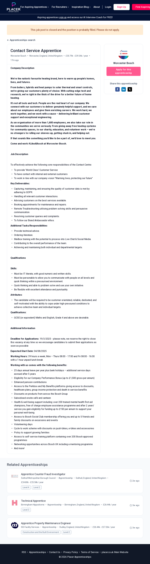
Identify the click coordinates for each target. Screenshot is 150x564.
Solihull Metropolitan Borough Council (38, 478)
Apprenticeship (66, 478)
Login (108, 7)
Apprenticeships (37, 552)
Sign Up (121, 7)
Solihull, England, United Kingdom (91, 478)
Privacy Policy (70, 552)
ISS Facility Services (30, 527)
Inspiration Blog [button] (80, 7)
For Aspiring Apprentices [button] (33, 7)
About (96, 7)
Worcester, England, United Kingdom (46, 56)
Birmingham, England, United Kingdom (82, 504)
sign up (63, 17)
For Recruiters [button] (59, 7)
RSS (24, 552)
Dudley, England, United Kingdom (74, 527)
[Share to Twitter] (130, 89)
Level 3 (26, 510)
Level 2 (37, 487)
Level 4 (26, 487)
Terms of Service (90, 552)
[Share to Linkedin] (123, 89)
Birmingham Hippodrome (32, 504)
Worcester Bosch (18, 56)
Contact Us (54, 552)
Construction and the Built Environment (41, 532)
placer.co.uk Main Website (115, 552)
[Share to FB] (117, 89)
